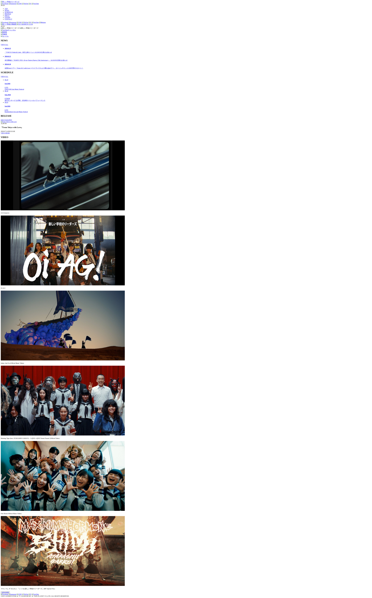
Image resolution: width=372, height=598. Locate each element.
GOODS (7, 17)
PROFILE (8, 14)
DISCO (7, 15)
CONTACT (8, 19)
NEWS (7, 10)
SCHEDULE (9, 12)
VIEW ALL (4, 44)
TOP (6, 9)
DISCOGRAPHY (6, 120)
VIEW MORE (5, 133)
